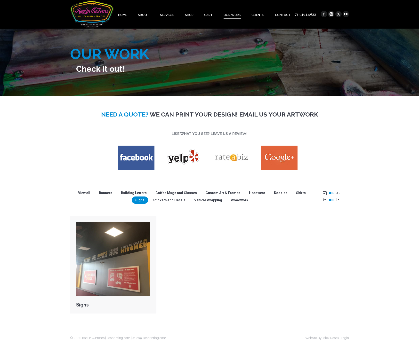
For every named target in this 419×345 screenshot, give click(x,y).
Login (345, 338)
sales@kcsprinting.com (149, 338)
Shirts (301, 193)
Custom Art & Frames (223, 193)
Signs (140, 200)
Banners (105, 193)
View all (84, 193)
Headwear (257, 193)
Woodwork (239, 200)
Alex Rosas (331, 338)
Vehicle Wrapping (208, 200)
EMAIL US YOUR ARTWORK (278, 114)
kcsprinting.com (118, 338)
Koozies (280, 193)
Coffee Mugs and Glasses (176, 193)
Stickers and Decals (169, 200)
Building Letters (134, 193)
